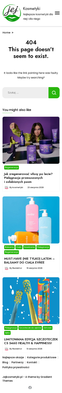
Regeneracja (11, 167)
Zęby (7, 332)
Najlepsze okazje (13, 357)
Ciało (19, 247)
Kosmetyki (31, 8)
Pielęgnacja (43, 247)
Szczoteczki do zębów (30, 327)
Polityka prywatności (15, 367)
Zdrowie (48, 327)
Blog (5, 362)
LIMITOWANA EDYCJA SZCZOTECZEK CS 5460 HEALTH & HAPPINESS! (31, 341)
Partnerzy (17, 362)
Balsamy (9, 247)
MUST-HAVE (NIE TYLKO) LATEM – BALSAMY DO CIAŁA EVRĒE (29, 260)
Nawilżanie (29, 247)
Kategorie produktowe (41, 357)
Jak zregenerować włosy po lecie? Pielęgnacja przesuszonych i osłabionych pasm (28, 178)
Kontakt (32, 362)
